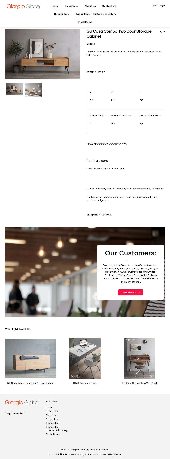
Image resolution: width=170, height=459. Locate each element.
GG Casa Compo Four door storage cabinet (30, 383)
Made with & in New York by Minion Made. (73, 454)
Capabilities (52, 423)
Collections (52, 411)
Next (164, 32)
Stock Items (52, 434)
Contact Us (52, 419)
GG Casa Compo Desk (85, 383)
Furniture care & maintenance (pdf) (105, 169)
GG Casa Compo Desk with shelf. (139, 383)
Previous (161, 32)
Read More (127, 292)
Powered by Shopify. (111, 454)
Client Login (158, 5)
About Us (51, 415)
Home (49, 407)
